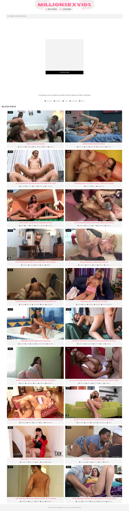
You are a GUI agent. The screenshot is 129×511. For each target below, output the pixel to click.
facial (108, 225)
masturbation (40, 225)
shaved (49, 225)
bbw (82, 101)
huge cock (86, 501)
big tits (22, 147)
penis (23, 186)
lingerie (74, 101)
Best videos (52, 9)
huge (22, 304)
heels (109, 147)
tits (87, 147)
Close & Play (64, 72)
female (58, 101)
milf (45, 147)
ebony (48, 265)
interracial (38, 147)
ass (38, 462)
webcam (49, 304)
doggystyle (101, 147)
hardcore (36, 304)
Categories (66, 9)
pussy (22, 344)
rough (51, 147)
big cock (80, 422)
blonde (49, 101)
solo (32, 225)
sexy (66, 101)
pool (22, 225)
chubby (83, 462)
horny (32, 265)
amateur (89, 344)
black (87, 422)
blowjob (29, 147)
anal (84, 304)
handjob (49, 186)
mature (81, 344)
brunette (101, 186)
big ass (32, 462)
